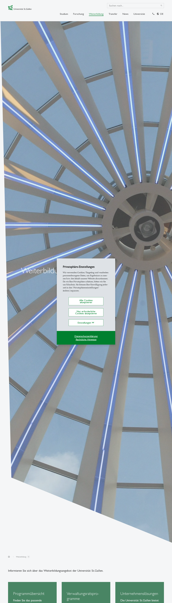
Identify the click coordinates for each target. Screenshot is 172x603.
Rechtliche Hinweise (86, 339)
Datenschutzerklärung (86, 336)
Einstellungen (85, 322)
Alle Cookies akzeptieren (86, 301)
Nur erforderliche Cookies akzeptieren (86, 312)
